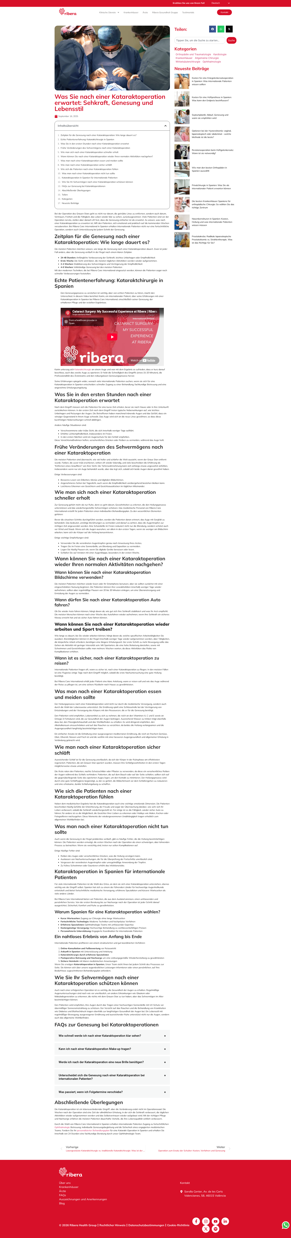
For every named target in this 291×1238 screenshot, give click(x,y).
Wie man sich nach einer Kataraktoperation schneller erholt (89, 152)
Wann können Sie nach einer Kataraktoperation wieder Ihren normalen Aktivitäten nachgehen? (107, 156)
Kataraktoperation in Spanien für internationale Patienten (89, 177)
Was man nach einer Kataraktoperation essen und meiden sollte (92, 160)
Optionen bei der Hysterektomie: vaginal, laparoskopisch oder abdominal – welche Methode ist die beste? (211, 134)
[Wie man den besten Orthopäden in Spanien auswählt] (182, 169)
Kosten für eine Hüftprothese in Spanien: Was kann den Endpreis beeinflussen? (212, 99)
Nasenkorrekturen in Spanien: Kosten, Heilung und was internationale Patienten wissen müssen (212, 222)
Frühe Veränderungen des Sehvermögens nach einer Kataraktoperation (95, 148)
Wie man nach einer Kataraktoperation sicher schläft (86, 165)
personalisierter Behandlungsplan (93, 1130)
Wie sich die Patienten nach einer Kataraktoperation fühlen (89, 169)
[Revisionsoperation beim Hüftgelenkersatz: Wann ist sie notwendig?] (182, 151)
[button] (165, 126)
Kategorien (67, 199)
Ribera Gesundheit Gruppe (165, 12)
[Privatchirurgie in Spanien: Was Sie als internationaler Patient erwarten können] (182, 186)
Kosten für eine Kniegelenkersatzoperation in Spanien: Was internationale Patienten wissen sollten (212, 81)
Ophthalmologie (62, 1127)
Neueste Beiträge (70, 203)
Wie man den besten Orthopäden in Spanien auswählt (209, 169)
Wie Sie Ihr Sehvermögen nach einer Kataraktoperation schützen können (97, 182)
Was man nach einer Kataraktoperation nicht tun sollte (88, 173)
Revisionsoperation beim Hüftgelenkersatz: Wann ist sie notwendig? (213, 152)
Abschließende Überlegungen (76, 190)
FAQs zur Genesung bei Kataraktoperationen (83, 186)
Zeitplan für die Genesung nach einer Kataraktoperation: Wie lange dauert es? (98, 135)
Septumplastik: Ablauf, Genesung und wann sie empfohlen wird (210, 116)
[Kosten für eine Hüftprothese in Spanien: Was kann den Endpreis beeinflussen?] (182, 99)
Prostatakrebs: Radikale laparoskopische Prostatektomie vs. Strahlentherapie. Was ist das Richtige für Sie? (212, 239)
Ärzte (145, 12)
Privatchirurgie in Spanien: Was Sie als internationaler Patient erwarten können (211, 187)
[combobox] (200, 40)
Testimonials (188, 12)
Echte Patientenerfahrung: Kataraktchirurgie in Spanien (87, 139)
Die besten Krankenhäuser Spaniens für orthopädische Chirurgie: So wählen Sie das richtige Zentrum (213, 204)
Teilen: (65, 194)
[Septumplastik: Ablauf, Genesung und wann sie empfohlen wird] (182, 116)
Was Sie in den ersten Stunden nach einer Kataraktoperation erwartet (95, 143)
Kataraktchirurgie (82, 369)
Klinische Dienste (107, 12)
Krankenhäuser (131, 12)
